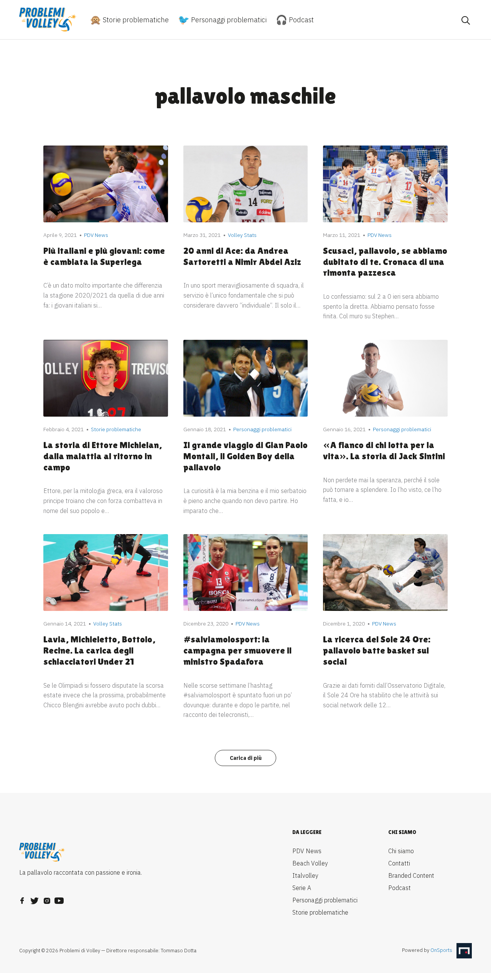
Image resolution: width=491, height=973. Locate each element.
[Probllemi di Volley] (48, 19)
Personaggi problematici (228, 19)
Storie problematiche (135, 19)
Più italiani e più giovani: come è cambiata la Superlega (104, 256)
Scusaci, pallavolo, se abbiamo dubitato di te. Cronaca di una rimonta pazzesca (385, 261)
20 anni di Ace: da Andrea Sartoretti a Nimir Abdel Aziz (242, 256)
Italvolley (305, 875)
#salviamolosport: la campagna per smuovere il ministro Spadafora (237, 650)
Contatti (399, 863)
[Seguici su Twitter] (34, 898)
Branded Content (411, 875)
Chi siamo (401, 851)
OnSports (441, 950)
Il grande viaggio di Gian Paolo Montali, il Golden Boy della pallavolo (245, 456)
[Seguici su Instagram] (47, 898)
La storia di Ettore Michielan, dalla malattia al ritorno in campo (102, 456)
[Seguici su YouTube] (59, 898)
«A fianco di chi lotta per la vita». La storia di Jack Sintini (384, 450)
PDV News (306, 851)
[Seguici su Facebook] (22, 898)
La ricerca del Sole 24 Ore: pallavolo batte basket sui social (376, 650)
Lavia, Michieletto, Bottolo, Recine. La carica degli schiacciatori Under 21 (99, 650)
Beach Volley (310, 863)
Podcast (300, 19)
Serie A (301, 888)
